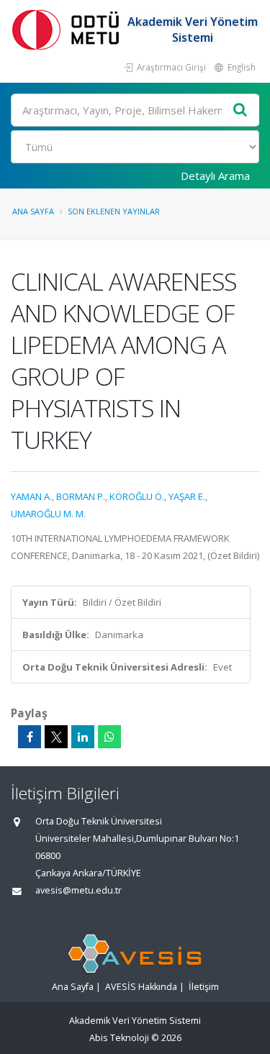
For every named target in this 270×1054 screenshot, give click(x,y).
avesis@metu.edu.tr (78, 890)
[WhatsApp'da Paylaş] (109, 736)
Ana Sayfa (33, 211)
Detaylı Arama (215, 175)
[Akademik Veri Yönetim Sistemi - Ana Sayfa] (68, 29)
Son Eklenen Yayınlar (114, 211)
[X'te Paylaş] (56, 736)
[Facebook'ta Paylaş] (29, 736)
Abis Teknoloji (119, 1038)
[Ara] (240, 110)
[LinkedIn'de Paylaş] (82, 736)
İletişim (204, 987)
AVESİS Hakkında (141, 987)
